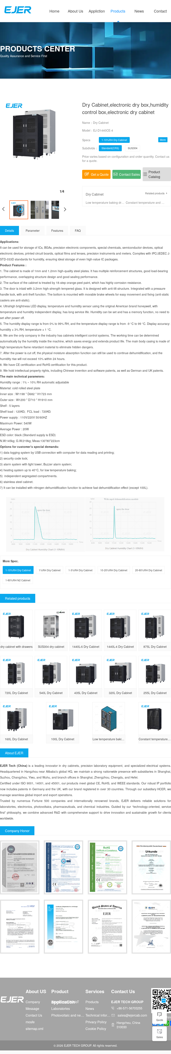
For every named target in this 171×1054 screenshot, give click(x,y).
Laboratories (60, 1008)
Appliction (97, 11)
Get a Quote (100, 174)
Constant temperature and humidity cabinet (145, 202)
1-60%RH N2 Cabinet (17, 580)
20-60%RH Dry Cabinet (148, 570)
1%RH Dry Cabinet (49, 570)
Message (32, 1008)
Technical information (98, 1015)
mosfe (30, 1021)
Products (118, 11)
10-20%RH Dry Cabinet (113, 570)
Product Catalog (154, 174)
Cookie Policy (96, 1028)
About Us (75, 11)
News (139, 11)
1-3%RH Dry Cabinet (80, 570)
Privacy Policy (96, 1021)
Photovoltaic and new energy (68, 1015)
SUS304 (132, 148)
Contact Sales (129, 174)
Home (54, 11)
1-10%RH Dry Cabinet (114, 140)
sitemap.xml (34, 1028)
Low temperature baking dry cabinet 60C (105, 202)
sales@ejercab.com (132, 1015)
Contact (160, 11)
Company (33, 1001)
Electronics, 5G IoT (65, 1001)
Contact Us (34, 1015)
